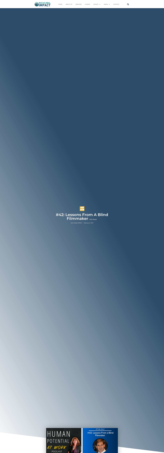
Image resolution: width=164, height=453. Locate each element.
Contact (116, 4)
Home (60, 4)
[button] (128, 4)
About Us (69, 4)
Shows (95, 4)
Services (79, 4)
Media (106, 4)
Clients (87, 4)
